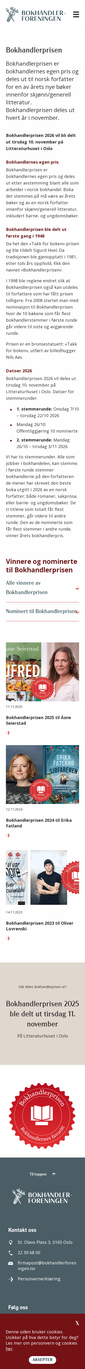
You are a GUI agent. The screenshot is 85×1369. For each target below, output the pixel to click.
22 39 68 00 (29, 1252)
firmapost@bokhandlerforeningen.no (47, 1265)
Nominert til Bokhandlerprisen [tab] (41, 612)
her (9, 1348)
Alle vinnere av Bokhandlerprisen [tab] (27, 588)
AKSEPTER (42, 1360)
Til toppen (38, 1175)
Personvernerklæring (39, 1279)
